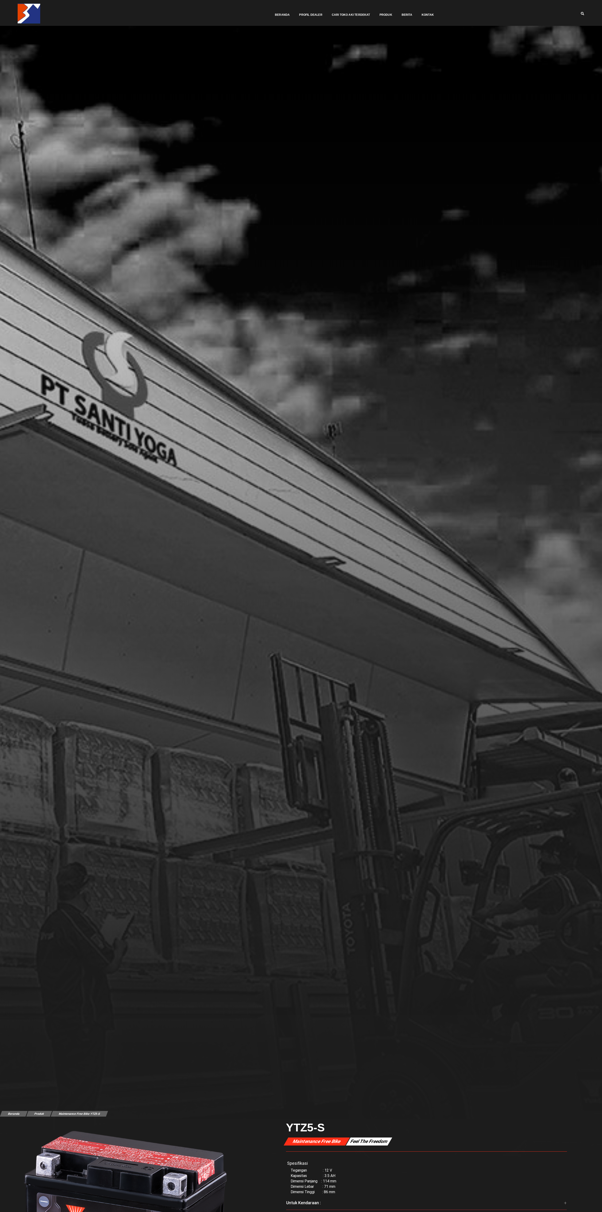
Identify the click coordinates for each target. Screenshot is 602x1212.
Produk (386, 14)
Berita (407, 14)
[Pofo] (29, 13)
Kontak (428, 14)
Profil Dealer (310, 14)
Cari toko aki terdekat (351, 14)
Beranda (282, 14)
